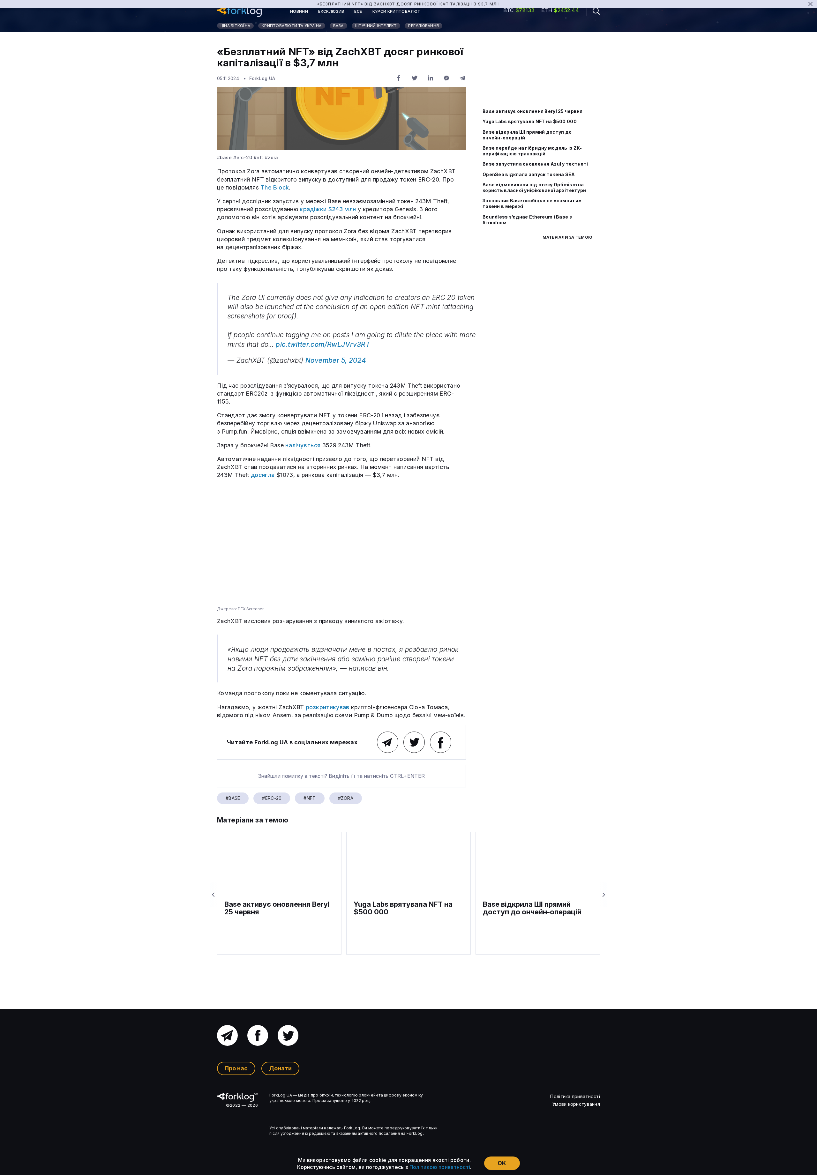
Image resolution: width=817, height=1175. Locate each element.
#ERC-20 (242, 157)
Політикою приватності (439, 1167)
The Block (275, 187)
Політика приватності (575, 1096)
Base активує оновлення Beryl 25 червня (533, 111)
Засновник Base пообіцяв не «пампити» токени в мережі (532, 203)
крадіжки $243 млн (328, 209)
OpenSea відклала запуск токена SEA (529, 174)
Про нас (236, 1068)
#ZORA (271, 157)
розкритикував (327, 707)
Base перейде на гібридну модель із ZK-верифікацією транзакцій (532, 150)
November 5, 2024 (335, 360)
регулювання (423, 25)
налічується (302, 445)
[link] (241, 11)
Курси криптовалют (396, 11)
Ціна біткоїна (235, 25)
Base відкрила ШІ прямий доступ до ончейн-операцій (527, 134)
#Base (224, 157)
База (338, 25)
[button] (593, 11)
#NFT (258, 157)
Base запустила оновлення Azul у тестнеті (535, 164)
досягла (263, 475)
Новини (299, 11)
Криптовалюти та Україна (292, 25)
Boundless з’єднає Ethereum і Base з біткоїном (527, 219)
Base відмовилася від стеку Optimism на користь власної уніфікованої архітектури (534, 187)
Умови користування (576, 1104)
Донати (280, 1068)
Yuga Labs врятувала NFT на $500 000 (530, 121)
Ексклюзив (331, 11)
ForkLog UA (262, 78)
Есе (358, 11)
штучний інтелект (376, 25)
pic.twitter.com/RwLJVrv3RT (323, 344)
